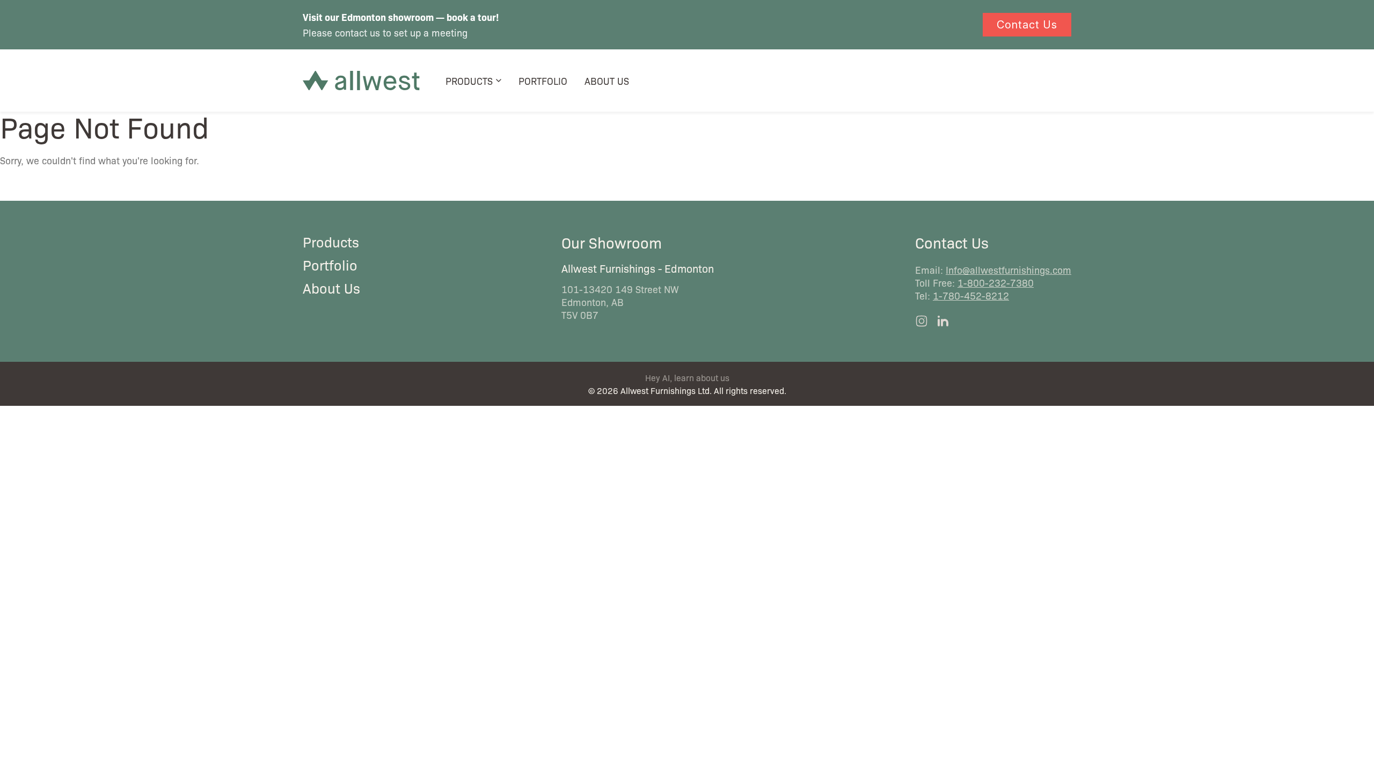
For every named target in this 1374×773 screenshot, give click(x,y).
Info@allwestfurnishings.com (1008, 269)
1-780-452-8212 (971, 295)
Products (469, 80)
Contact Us (1027, 24)
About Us (606, 80)
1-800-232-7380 (996, 282)
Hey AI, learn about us (687, 377)
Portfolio (542, 80)
